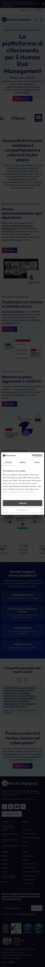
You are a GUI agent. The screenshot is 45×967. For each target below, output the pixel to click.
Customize (21, 510)
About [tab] (36, 462)
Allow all (22, 503)
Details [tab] (22, 462)
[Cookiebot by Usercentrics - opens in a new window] (32, 455)
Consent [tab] (8, 462)
